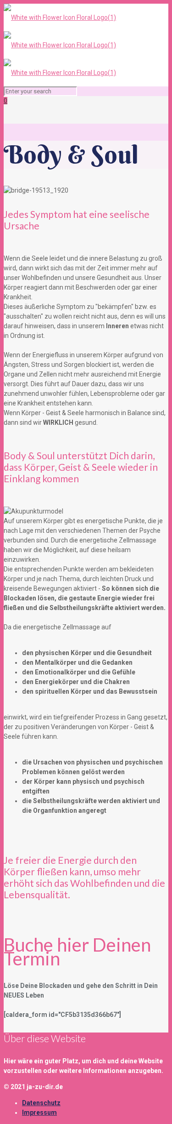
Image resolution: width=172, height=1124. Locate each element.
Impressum (39, 1112)
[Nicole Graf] (60, 45)
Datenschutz (41, 1103)
